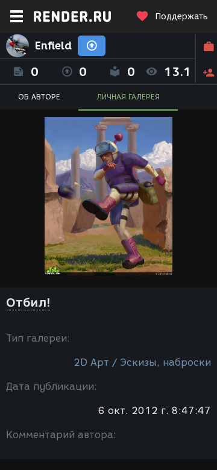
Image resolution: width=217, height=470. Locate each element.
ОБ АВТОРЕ (39, 96)
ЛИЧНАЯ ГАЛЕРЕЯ (128, 96)
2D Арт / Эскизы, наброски (142, 362)
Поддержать (181, 16)
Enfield (53, 45)
